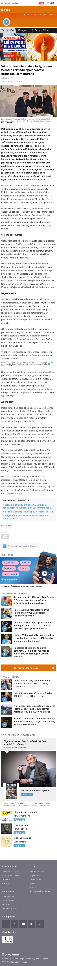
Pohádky (8, 568)
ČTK (49, 364)
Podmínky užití (32, 959)
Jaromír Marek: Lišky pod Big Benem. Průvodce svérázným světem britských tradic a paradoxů (34, 600)
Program (28, 15)
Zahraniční (7, 30)
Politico (5, 192)
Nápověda (35, 875)
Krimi (24, 562)
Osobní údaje (18, 959)
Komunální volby (10, 875)
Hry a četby (9, 562)
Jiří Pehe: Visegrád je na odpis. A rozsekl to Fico (28, 512)
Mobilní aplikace (10, 908)
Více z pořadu (10, 677)
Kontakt (33, 887)
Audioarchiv (40, 15)
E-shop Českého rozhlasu (18, 735)
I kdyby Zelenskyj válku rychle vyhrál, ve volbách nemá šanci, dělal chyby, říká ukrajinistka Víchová (34, 638)
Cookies (5, 959)
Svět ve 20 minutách (11, 81)
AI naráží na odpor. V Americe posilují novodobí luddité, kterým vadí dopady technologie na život (34, 721)
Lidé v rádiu (35, 879)
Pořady (36, 30)
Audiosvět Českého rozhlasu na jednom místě (21, 586)
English (45, 959)
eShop (5, 883)
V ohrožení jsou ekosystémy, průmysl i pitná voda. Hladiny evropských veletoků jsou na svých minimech (34, 709)
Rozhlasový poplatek (40, 891)
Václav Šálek (6, 366)
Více (47, 30)
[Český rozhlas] (9, 3)
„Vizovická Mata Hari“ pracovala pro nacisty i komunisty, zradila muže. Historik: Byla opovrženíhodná (33, 625)
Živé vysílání (9, 574)
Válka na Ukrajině (10, 871)
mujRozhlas (7, 555)
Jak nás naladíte (37, 871)
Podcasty (7, 904)
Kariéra (33, 883)
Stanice (6, 879)
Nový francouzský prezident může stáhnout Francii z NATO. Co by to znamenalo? (32, 683)
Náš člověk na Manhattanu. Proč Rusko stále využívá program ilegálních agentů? (31, 613)
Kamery (52, 15)
